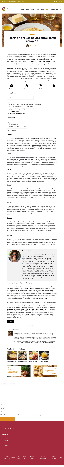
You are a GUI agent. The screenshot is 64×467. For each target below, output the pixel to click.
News (37, 9)
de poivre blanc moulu (17, 113)
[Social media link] (54, 1)
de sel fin (14, 111)
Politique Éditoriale (12, 1)
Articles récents (15, 329)
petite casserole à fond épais (16, 123)
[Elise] (10, 336)
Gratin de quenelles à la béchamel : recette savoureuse (50, 372)
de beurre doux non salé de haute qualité (23, 103)
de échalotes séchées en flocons (22, 108)
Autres (32, 9)
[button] (60, 9)
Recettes (47, 9)
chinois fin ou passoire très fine (17, 126)
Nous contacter (54, 9)
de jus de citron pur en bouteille (21, 106)
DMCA (60, 457)
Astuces (27, 9)
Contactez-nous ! (20, 1)
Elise (36, 45)
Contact (13, 457)
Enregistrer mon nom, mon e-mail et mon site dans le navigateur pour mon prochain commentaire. (26, 415)
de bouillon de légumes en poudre (22, 109)
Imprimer (10, 321)
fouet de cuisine (13, 124)
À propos (4, 1)
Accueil (22, 9)
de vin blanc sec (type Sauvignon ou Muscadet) (25, 104)
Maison (42, 9)
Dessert (6, 440)
